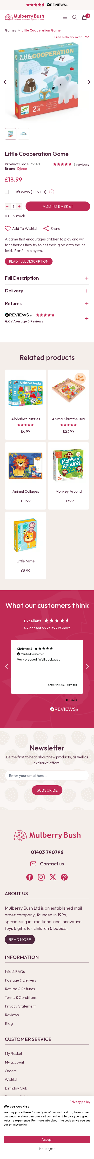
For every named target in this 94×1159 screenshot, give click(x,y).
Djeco (22, 168)
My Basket (13, 1053)
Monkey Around (68, 491)
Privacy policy (80, 1102)
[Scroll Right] (89, 82)
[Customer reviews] (47, 5)
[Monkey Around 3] (68, 465)
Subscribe (47, 790)
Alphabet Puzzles (25, 418)
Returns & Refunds (20, 988)
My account (14, 1062)
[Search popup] (75, 17)
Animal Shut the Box (68, 418)
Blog (9, 1023)
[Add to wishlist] (13, 398)
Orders (11, 1070)
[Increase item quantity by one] (19, 206)
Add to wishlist (24, 228)
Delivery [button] (14, 291)
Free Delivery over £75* (71, 37)
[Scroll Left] (5, 82)
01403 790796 (47, 852)
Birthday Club (16, 1088)
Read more (20, 939)
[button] (47, 318)
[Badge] (80, 381)
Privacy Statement (20, 1006)
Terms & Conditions (21, 997)
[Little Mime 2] (25, 535)
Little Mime (25, 561)
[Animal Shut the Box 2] (68, 393)
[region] (47, 667)
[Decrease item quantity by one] (8, 206)
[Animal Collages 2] (25, 465)
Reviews (12, 1014)
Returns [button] (13, 303)
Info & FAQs (15, 971)
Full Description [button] (22, 278)
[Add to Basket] (13, 406)
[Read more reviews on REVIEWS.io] (64, 710)
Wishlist (11, 1079)
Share (55, 228)
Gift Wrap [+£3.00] (29, 191)
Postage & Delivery (21, 980)
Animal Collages (25, 491)
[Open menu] (65, 17)
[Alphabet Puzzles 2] (25, 393)
